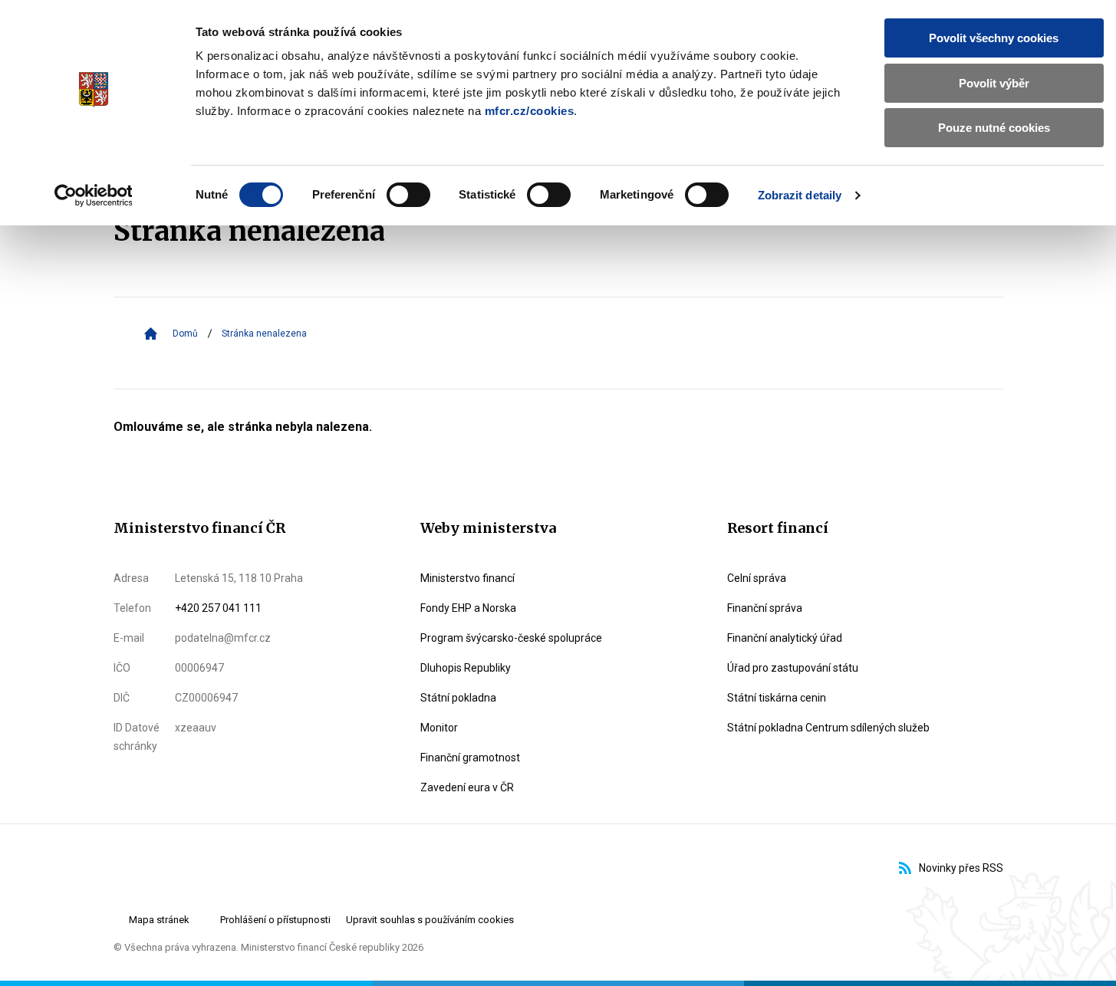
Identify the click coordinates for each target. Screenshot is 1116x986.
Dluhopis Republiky (465, 668)
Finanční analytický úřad (784, 638)
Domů (185, 333)
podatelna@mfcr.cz (223, 638)
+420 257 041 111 (218, 608)
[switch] (408, 194)
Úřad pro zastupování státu (792, 668)
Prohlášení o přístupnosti (275, 919)
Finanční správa (764, 608)
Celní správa (756, 578)
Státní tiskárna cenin (776, 698)
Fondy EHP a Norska (468, 608)
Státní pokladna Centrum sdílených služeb (828, 727)
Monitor (439, 727)
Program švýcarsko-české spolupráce (511, 638)
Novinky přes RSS (961, 868)
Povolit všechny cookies (993, 37)
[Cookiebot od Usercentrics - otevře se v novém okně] (93, 195)
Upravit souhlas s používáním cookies (430, 919)
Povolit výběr (994, 83)
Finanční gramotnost (470, 757)
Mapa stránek (159, 919)
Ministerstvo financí (467, 578)
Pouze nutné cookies (994, 127)
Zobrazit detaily (800, 195)
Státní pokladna (458, 698)
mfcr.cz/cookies (529, 110)
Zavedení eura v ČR (467, 787)
